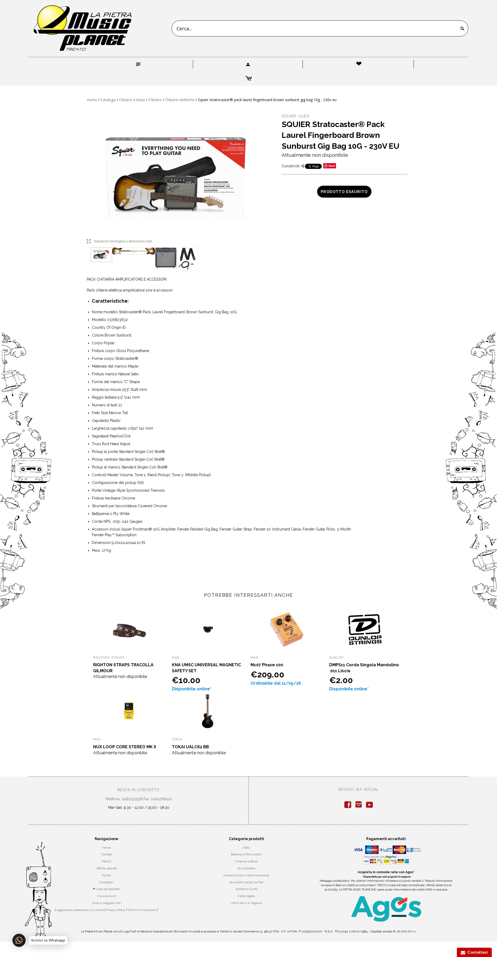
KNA (175, 657)
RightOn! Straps (109, 657)
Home (92, 99)
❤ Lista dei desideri (106, 889)
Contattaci (106, 882)
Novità (106, 875)
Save (331, 166)
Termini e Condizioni (142, 910)
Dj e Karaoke (246, 868)
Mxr (255, 657)
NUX (97, 739)
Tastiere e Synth (246, 889)
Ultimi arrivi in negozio (246, 903)
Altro (246, 847)
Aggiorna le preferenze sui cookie (80, 910)
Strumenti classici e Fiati (246, 882)
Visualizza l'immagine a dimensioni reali (119, 241)
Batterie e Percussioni (246, 854)
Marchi (106, 861)
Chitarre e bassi (132, 99)
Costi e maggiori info (106, 903)
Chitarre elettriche (180, 99)
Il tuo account (106, 896)
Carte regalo (246, 896)
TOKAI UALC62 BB (190, 746)
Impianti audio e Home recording (246, 875)
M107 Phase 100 (267, 664)
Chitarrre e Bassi (246, 861)
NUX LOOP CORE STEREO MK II (124, 746)
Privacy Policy (115, 910)
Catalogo (108, 99)
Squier (289, 116)
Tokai (177, 739)
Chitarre (155, 99)
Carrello (106, 854)
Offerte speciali (106, 868)
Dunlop (336, 657)
